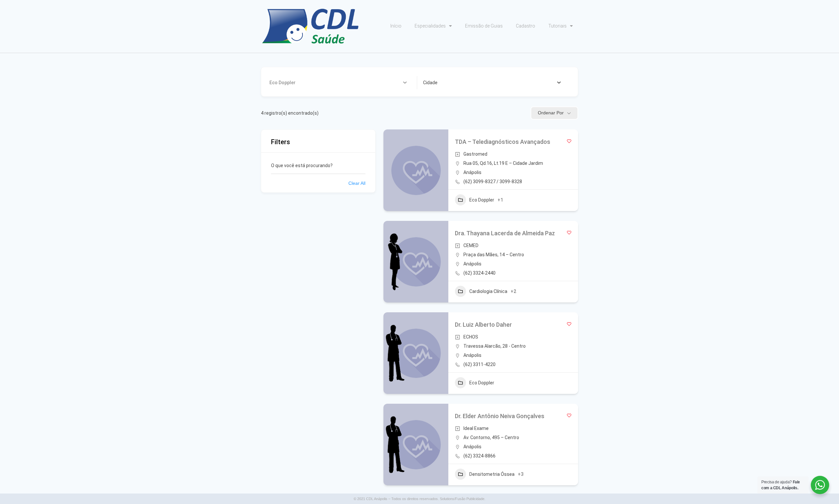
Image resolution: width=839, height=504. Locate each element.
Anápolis (472, 172)
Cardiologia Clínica (488, 291)
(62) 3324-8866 (479, 455)
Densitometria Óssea (492, 474)
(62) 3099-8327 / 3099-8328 (492, 181)
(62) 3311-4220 (479, 364)
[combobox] (492, 82)
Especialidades (430, 26)
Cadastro (525, 26)
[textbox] (430, 82)
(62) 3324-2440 (479, 273)
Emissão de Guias (484, 26)
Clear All (356, 183)
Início (395, 26)
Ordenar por (551, 112)
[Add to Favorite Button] (569, 141)
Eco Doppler (481, 200)
